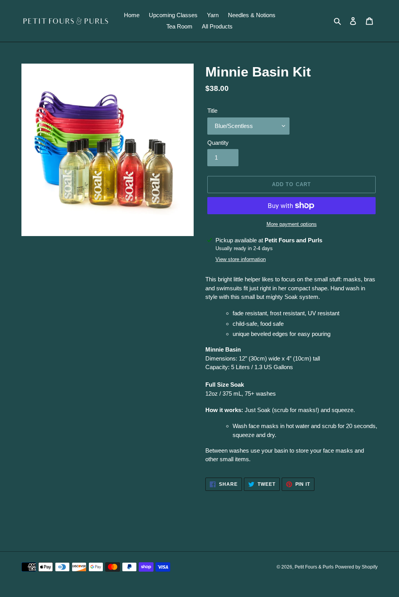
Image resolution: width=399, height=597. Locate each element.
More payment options (292, 224)
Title (212, 110)
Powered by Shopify (356, 567)
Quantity (218, 142)
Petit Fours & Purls (314, 567)
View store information (240, 259)
